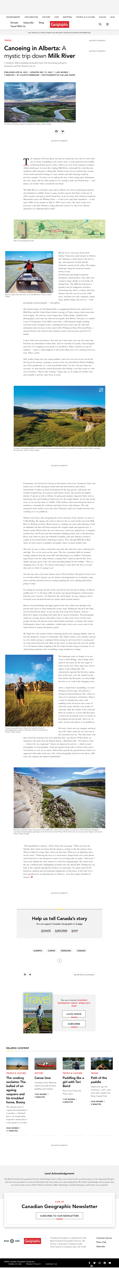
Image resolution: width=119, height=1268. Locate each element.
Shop (41, 22)
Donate (14, 22)
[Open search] (100, 24)
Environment (13, 17)
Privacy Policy (33, 1264)
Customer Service (104, 1238)
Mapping (67, 17)
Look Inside (73, 1014)
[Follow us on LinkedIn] (92, 1266)
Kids (57, 17)
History (46, 17)
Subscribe (28, 22)
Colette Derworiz (30, 75)
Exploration (31, 17)
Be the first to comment (84, 975)
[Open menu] (107, 24)
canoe (51, 951)
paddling (66, 951)
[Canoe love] (45, 1096)
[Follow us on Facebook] (89, 1263)
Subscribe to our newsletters (59, 1215)
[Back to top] (59, 961)
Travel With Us (17, 26)
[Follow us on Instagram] (99, 1263)
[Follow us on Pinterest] (105, 1263)
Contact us (51, 1264)
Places (102, 17)
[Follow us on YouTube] (110, 1263)
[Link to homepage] (59, 24)
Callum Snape (67, 75)
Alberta (38, 951)
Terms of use (15, 1264)
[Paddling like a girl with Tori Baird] (74, 1096)
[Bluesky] (63, 131)
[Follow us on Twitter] (94, 1263)
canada (81, 951)
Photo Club (101, 1242)
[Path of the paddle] (102, 1096)
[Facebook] (56, 131)
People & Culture (85, 17)
